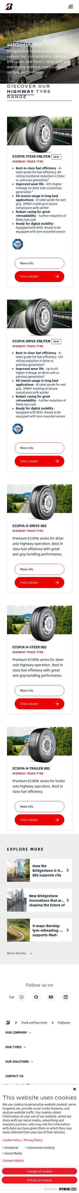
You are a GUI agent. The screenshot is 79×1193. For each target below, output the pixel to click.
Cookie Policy (12, 1140)
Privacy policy (45, 1160)
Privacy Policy (33, 1140)
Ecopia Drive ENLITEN (31, 341)
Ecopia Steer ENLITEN (31, 156)
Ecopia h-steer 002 (30, 647)
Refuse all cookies (39, 1180)
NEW (56, 156)
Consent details (13, 1160)
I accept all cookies (39, 1171)
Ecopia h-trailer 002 (31, 768)
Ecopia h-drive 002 (30, 526)
